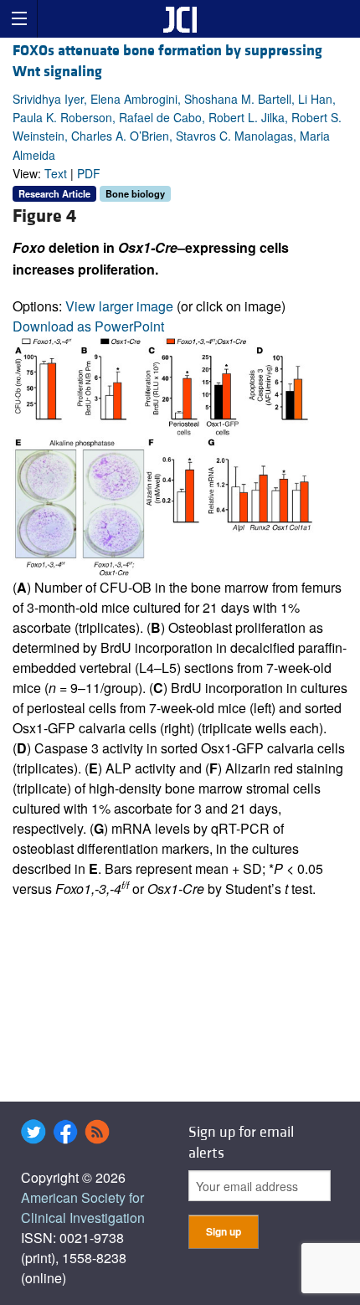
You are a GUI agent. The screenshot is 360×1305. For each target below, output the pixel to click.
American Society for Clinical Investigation (83, 1207)
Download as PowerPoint (88, 326)
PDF (88, 173)
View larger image (119, 306)
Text (55, 173)
